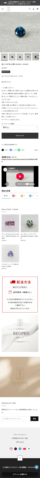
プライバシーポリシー (20, 434)
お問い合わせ (20, 442)
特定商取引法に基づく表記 (20, 438)
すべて (6, 196)
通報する (36, 150)
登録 (34, 419)
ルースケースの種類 (8, 124)
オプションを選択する (20, 474)
